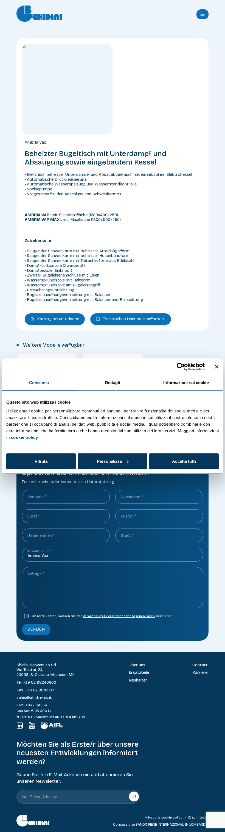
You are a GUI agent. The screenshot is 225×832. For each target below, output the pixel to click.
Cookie (166, 817)
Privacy (150, 817)
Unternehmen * (40, 535)
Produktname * (39, 551)
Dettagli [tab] (112, 382)
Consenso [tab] (39, 382)
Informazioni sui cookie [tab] (186, 382)
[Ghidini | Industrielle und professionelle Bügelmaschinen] (100, 14)
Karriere (199, 672)
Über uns (137, 665)
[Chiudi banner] (217, 367)
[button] (202, 14)
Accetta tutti (184, 461)
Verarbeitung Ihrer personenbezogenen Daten (119, 616)
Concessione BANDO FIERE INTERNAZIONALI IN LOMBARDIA (161, 824)
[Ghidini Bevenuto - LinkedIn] (19, 725)
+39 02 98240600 (39, 682)
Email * (33, 516)
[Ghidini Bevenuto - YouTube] (32, 725)
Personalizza (109, 461)
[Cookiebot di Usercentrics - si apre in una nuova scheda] (181, 367)
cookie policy (24, 437)
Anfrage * (35, 574)
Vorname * (36, 497)
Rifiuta (41, 461)
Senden (36, 629)
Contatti (200, 665)
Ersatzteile (139, 672)
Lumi (195, 817)
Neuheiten (138, 680)
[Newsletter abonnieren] (134, 797)
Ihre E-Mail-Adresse (39, 797)
